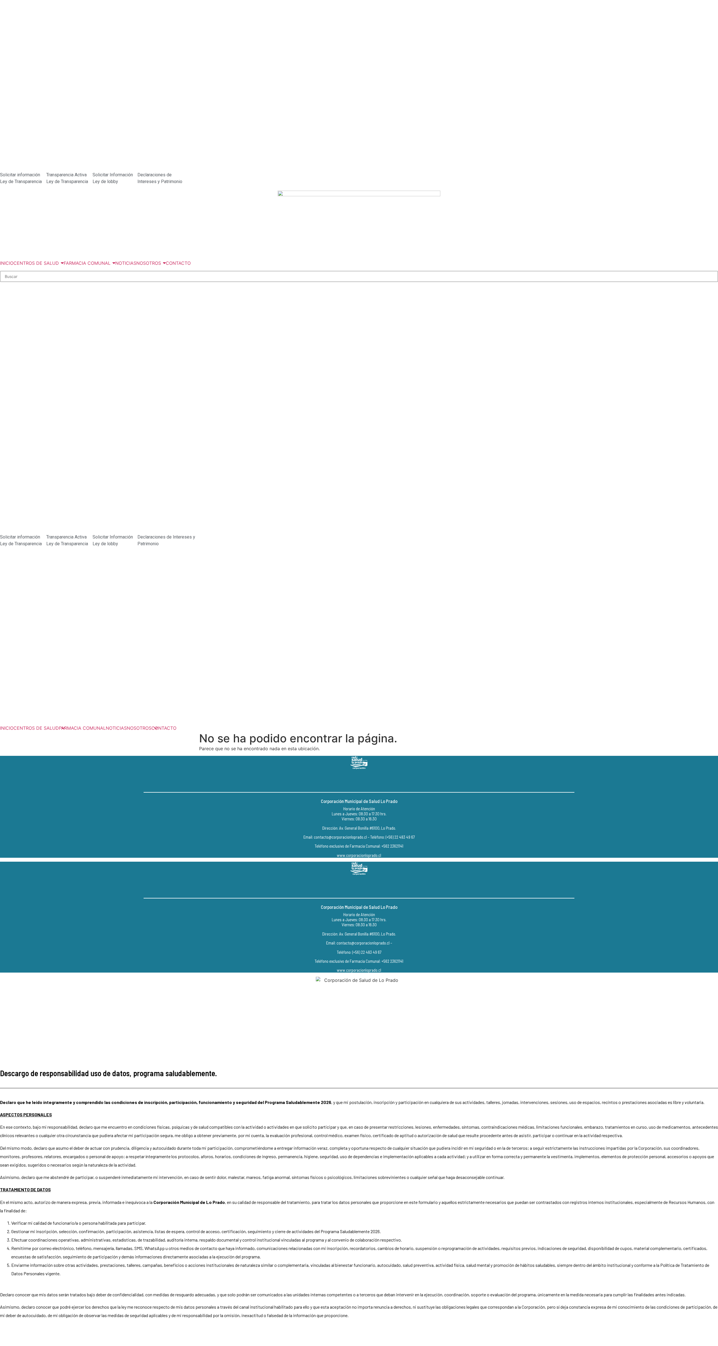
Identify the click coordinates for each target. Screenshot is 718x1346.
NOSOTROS (139, 728)
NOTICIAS (116, 728)
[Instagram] (359, 781)
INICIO (6, 728)
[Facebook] (346, 781)
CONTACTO (163, 728)
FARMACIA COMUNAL (82, 728)
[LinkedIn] (371, 781)
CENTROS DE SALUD (36, 728)
